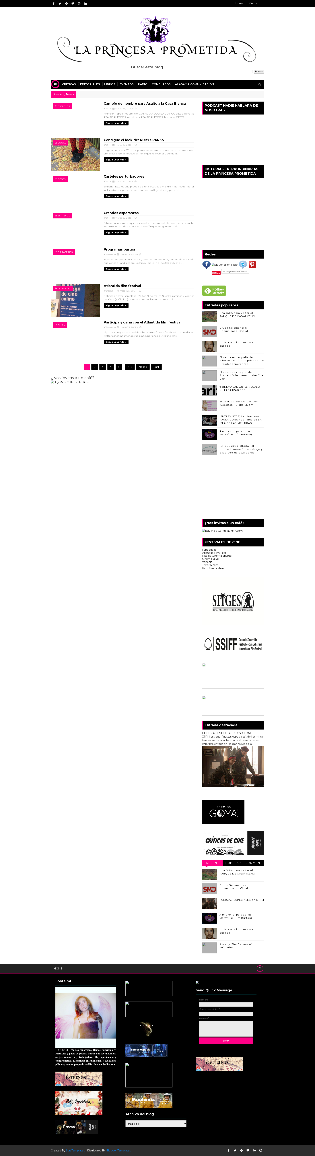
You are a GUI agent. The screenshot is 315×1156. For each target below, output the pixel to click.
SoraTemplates (75, 1150)
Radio (142, 84)
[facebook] (53, 3)
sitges (61, 179)
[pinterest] (66, 3)
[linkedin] (85, 3)
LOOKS (62, 142)
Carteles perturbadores (124, 176)
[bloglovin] (72, 3)
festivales (64, 288)
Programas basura (119, 249)
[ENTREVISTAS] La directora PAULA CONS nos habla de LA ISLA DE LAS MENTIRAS (240, 419)
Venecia (207, 562)
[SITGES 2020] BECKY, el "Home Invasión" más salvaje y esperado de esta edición (241, 449)
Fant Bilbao (209, 549)
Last (156, 366)
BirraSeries (65, 252)
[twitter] (60, 3)
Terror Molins (210, 565)
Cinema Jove (210, 558)
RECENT (212, 863)
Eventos (127, 84)
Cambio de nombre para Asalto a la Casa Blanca (145, 104)
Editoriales (90, 84)
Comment (254, 863)
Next (142, 366)
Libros (109, 84)
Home (239, 3)
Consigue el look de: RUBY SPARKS (134, 140)
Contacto (255, 3)
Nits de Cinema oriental (217, 555)
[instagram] (79, 3)
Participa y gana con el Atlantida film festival (142, 322)
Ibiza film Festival (213, 568)
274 (130, 366)
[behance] (254, 1150)
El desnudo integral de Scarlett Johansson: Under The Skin (241, 375)
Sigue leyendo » (116, 123)
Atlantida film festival (122, 286)
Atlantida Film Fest (214, 552)
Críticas (69, 84)
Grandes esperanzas (121, 213)
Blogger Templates (118, 1150)
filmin (61, 325)
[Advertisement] (233, 487)
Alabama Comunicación (194, 84)
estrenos (64, 106)
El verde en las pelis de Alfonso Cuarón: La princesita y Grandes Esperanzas (241, 360)
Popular (233, 863)
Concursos (161, 84)
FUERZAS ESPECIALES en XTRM (226, 733)
